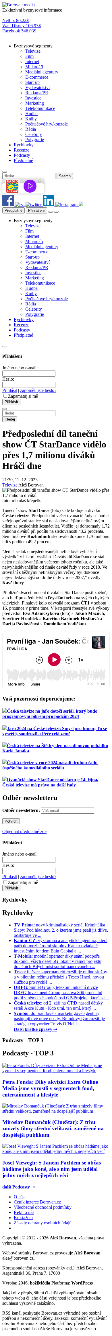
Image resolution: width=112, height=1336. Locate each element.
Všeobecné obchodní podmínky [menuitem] (43, 1207)
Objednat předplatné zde (24, 831)
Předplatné (13, 210)
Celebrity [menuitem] (33, 134)
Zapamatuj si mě (23, 396)
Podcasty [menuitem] (22, 155)
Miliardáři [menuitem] (34, 66)
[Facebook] (8, 204)
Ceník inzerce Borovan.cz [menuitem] (37, 1201)
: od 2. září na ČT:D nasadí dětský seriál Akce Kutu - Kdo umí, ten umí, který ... (58, 1005)
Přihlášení (36, 210)
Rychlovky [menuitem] (24, 144)
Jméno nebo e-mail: (20, 367)
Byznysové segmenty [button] (33, 45)
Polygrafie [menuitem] (34, 139)
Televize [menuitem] (32, 51)
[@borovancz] (34, 204)
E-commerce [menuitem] (36, 77)
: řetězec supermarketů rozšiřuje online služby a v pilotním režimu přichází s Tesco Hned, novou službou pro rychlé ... (60, 977)
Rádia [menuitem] (30, 129)
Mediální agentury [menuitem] (41, 71)
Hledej (10, 419)
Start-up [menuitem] (32, 82)
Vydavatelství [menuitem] (37, 87)
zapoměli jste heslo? (38, 390)
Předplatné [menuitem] (23, 160)
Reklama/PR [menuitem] (36, 92)
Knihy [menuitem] (31, 118)
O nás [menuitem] (19, 1196)
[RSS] (20, 204)
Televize (10, 484)
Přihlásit (9, 390)
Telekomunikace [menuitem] (40, 108)
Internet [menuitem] (32, 61)
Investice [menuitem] (33, 97)
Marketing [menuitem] (34, 103)
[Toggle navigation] (56, 212)
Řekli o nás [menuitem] (24, 1212)
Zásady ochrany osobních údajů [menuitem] (43, 1222)
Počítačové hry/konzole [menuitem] (46, 123)
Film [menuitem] (29, 56)
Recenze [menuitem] (21, 150)
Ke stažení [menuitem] (23, 1217)
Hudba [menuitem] (31, 113)
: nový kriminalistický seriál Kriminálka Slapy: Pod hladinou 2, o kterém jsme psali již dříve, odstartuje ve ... (61, 930)
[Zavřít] (4, 346)
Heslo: (8, 379)
